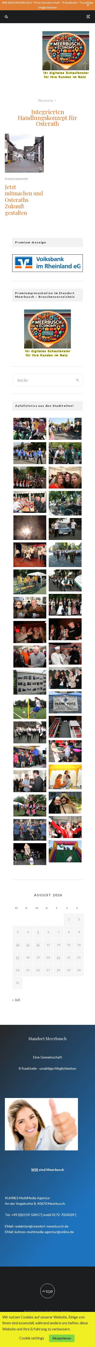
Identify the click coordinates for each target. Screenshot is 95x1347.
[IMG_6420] (65, 654)
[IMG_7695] (29, 757)
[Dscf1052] (29, 682)
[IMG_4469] (29, 502)
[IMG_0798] (29, 732)
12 (38, 945)
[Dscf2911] (29, 527)
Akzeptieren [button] (61, 1338)
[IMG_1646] (65, 803)
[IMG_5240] (65, 429)
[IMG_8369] (29, 806)
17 (17, 957)
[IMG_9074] (29, 708)
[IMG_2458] (29, 781)
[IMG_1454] (29, 453)
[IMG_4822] (65, 478)
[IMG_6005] (29, 478)
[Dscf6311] (65, 777)
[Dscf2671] (29, 554)
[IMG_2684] (65, 605)
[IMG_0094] (29, 657)
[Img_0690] (29, 608)
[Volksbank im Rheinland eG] (47, 270)
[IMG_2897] (65, 529)
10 (17, 945)
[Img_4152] (65, 702)
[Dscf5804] (29, 581)
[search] (77, 380)
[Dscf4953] (65, 503)
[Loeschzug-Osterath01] (65, 727)
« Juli (16, 1000)
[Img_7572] (29, 632)
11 (27, 945)
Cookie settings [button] (31, 1338)
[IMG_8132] (65, 751)
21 (58, 957)
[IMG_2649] (65, 453)
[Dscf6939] (65, 554)
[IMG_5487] (65, 827)
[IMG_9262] (65, 678)
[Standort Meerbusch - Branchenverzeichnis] (65, 33)
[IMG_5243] (29, 854)
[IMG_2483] (65, 851)
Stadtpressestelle (16, 178)
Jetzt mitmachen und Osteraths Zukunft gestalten (24, 200)
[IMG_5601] (65, 580)
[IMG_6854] (29, 830)
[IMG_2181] (29, 429)
